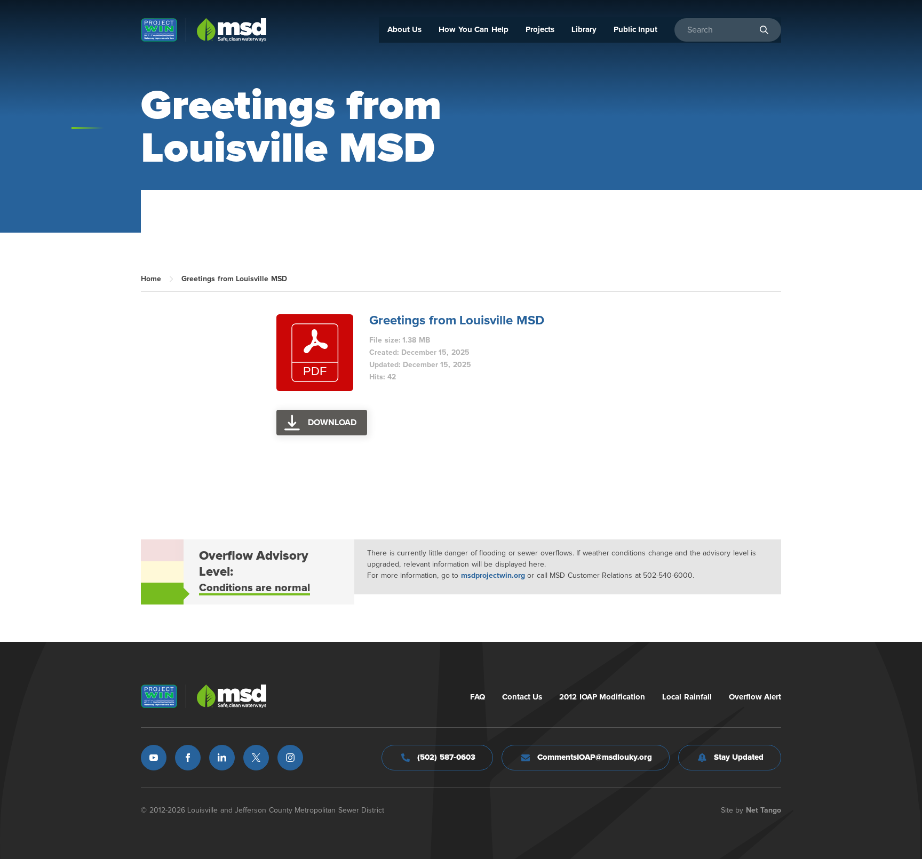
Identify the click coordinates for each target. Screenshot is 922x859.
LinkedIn (222, 757)
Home (151, 279)
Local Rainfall (687, 697)
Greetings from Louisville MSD (456, 320)
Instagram (290, 757)
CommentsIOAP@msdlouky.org (594, 757)
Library (584, 30)
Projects (540, 30)
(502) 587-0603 (446, 757)
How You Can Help (473, 30)
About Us (404, 30)
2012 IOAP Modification (602, 697)
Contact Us (522, 697)
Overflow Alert (755, 697)
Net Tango (764, 810)
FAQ (477, 697)
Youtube (153, 757)
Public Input (636, 30)
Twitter (256, 757)
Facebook (188, 757)
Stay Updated (739, 757)
